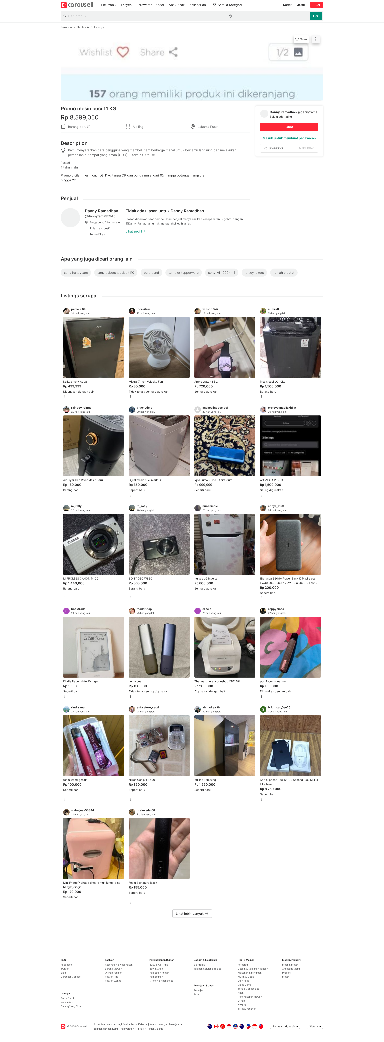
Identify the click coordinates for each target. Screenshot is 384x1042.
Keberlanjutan (146, 1024)
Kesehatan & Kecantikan (119, 964)
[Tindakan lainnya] (316, 39)
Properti (286, 972)
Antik (241, 992)
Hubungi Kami (120, 1024)
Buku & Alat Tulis (158, 964)
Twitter (65, 968)
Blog (63, 972)
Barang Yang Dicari (71, 1006)
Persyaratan (127, 1028)
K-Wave (242, 1004)
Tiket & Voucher (247, 1008)
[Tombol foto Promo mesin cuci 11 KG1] (192, 66)
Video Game (244, 984)
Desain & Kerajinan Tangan (253, 968)
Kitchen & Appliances (161, 980)
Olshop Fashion (113, 972)
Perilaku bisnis (155, 1028)
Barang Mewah (113, 968)
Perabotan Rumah (159, 972)
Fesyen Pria (111, 976)
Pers (133, 1024)
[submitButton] (316, 16)
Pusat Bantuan (101, 1024)
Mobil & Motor (290, 964)
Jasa (196, 994)
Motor (285, 976)
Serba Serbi (67, 998)
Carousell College (71, 976)
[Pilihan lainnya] (64, 397)
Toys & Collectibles (248, 988)
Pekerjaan (199, 990)
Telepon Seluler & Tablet (207, 968)
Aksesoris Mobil (291, 968)
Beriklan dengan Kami (105, 1028)
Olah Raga (243, 980)
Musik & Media (246, 976)
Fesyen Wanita (113, 980)
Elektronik (199, 964)
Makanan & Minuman (250, 972)
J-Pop (241, 1000)
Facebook (66, 964)
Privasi (140, 1028)
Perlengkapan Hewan (250, 996)
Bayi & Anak (156, 968)
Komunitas (67, 1002)
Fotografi (243, 964)
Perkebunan (156, 976)
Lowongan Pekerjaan (168, 1024)
